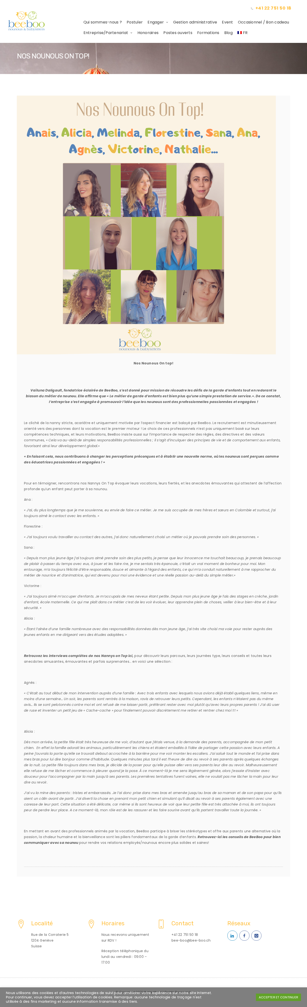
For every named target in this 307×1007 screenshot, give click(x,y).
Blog (228, 32)
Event (227, 22)
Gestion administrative (195, 22)
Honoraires (148, 32)
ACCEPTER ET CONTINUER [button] (278, 997)
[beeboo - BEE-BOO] (44, 21)
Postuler (135, 22)
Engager (156, 22)
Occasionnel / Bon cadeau (263, 22)
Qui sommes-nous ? (102, 22)
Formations (208, 32)
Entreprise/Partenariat (105, 32)
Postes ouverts (177, 32)
